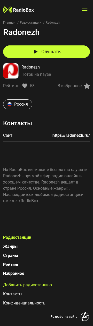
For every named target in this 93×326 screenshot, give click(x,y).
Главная (9, 22)
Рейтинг (11, 264)
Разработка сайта (64, 316)
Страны (10, 255)
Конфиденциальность (24, 303)
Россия (21, 104)
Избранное (13, 273)
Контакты (12, 293)
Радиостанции (30, 22)
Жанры (10, 246)
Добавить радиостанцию (27, 284)
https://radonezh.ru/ (71, 135)
